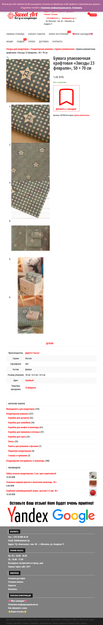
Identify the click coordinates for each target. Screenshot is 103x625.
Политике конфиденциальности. (56, 7)
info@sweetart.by (68, 18)
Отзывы (55, 14)
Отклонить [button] (77, 7)
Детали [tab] (49, 343)
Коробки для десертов (18, 417)
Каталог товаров (36, 33)
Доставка (44, 41)
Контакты (57, 41)
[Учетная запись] (84, 15)
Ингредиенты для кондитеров (20, 408)
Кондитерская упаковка (42, 48)
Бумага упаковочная (64, 48)
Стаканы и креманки (17, 455)
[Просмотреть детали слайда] (51, 511)
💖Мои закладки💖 (82, 33)
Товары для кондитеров (17, 48)
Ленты (11, 441)
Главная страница (15, 33)
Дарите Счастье (32, 352)
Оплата (31, 41)
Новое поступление (59, 33)
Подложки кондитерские (19, 450)
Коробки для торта (17, 436)
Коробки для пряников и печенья (24, 431)
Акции (9, 41)
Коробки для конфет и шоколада (23, 427)
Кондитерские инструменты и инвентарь (25, 460)
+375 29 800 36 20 (52, 18)
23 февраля (30, 387)
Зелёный (29, 380)
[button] (7, 57)
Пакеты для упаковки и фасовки (23, 446)
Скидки (21, 41)
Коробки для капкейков (19, 422)
